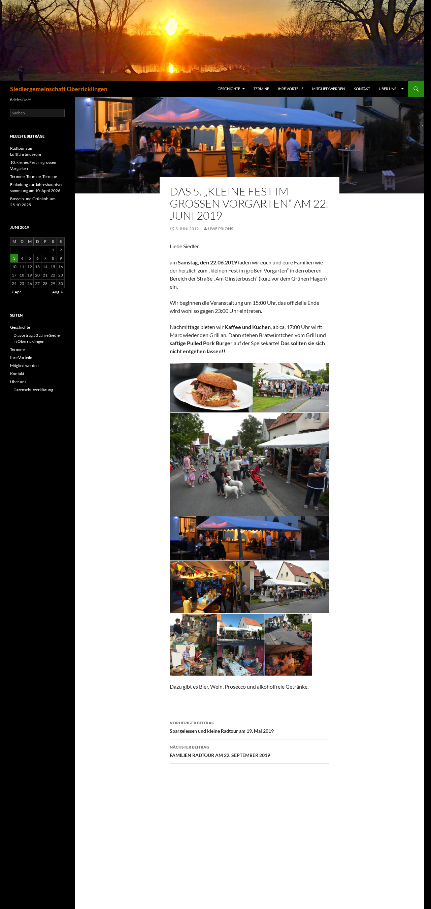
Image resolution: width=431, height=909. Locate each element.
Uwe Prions (220, 228)
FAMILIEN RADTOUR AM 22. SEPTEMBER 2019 (220, 751)
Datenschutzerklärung (33, 389)
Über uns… (389, 88)
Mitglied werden (328, 88)
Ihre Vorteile (290, 88)
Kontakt (362, 88)
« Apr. (17, 291)
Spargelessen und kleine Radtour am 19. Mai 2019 (222, 727)
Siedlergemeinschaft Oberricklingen (58, 89)
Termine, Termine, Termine (33, 176)
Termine (261, 88)
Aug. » (57, 291)
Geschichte (229, 88)
